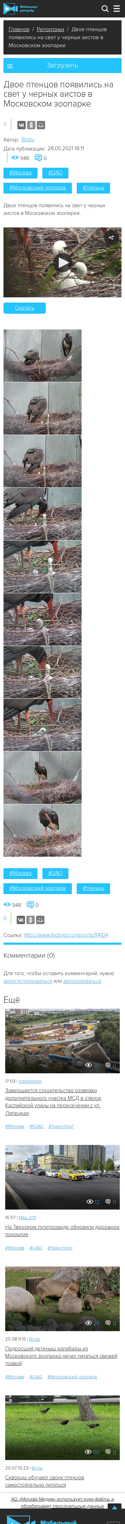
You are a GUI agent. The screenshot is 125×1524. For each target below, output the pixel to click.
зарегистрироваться (27, 981)
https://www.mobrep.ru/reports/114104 (66, 935)
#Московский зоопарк (37, 187)
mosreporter (30, 1081)
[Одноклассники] (31, 125)
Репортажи (50, 29)
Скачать (24, 308)
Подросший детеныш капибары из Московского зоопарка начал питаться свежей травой (61, 1356)
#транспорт (61, 1126)
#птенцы (93, 187)
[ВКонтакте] (21, 125)
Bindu (28, 139)
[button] (62, 262)
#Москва (20, 172)
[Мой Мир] (41, 125)
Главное (19, 29)
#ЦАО (55, 172)
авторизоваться (82, 981)
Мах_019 (27, 1217)
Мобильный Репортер (20, 8)
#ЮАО (36, 1126)
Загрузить (62, 65)
